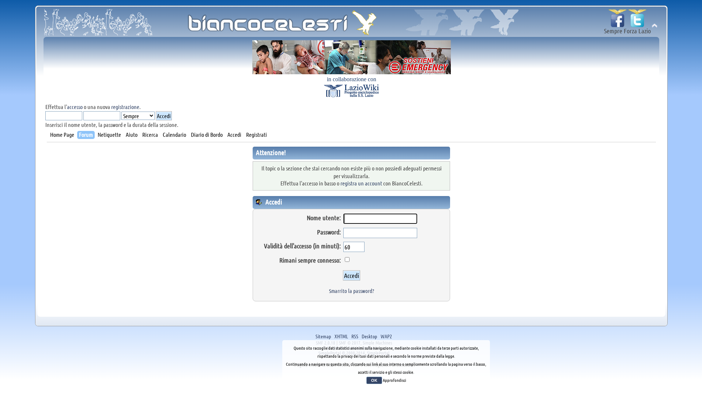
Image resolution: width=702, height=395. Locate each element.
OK (374, 380)
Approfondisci (394, 380)
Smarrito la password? (351, 290)
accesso (75, 106)
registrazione (125, 106)
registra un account (361, 183)
